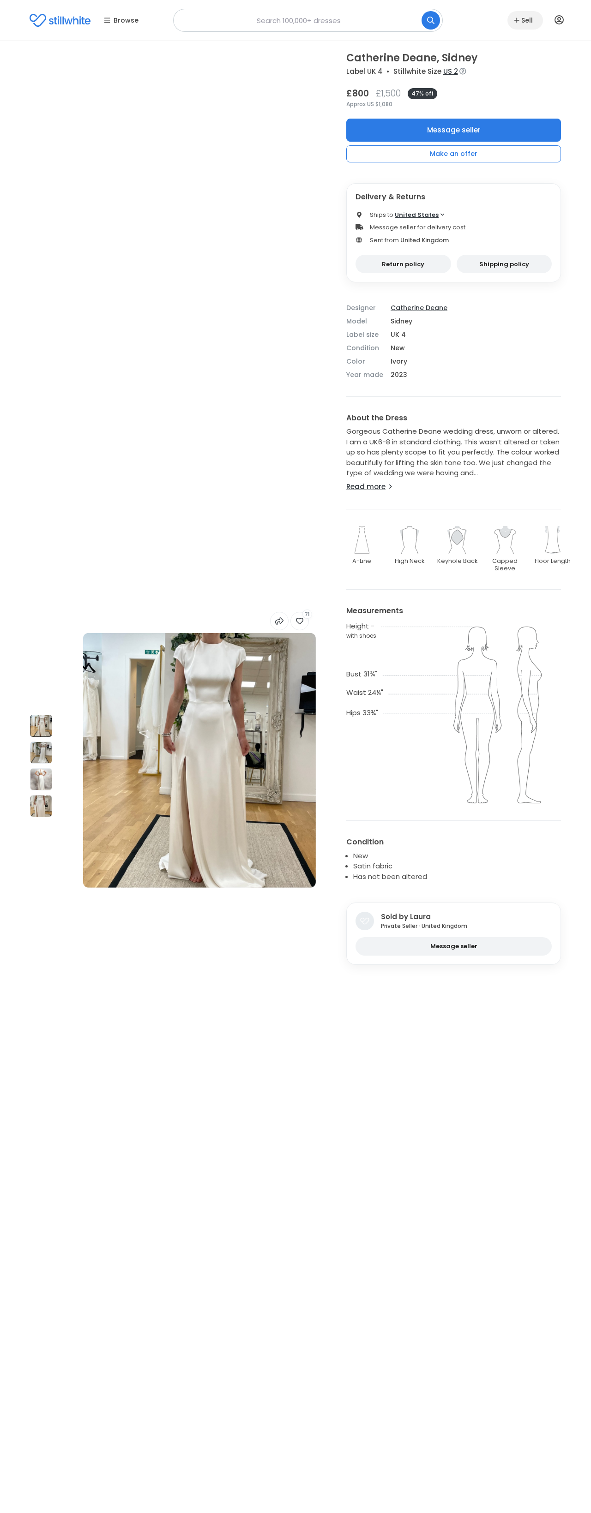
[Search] (431, 20)
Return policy (403, 264)
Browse (126, 20)
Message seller (454, 130)
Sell (527, 20)
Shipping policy (504, 264)
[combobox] (308, 20)
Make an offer (453, 153)
